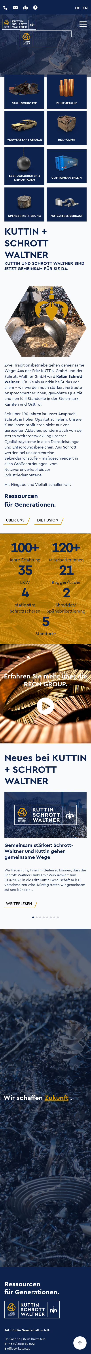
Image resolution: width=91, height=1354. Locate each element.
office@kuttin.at (17, 1348)
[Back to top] (80, 1343)
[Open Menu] (83, 24)
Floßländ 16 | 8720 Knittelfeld (25, 1339)
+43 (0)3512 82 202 (19, 1343)
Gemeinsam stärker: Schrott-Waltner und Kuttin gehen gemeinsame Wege (38, 851)
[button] (33, 917)
